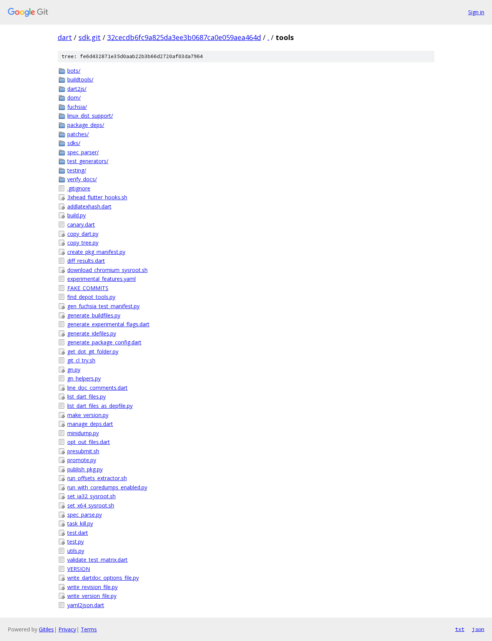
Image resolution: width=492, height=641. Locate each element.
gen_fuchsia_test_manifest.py (103, 306)
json (478, 629)
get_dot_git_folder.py (92, 351)
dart (65, 37)
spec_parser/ (83, 152)
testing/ (76, 170)
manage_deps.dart (90, 423)
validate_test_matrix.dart (97, 559)
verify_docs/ (82, 179)
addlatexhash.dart (89, 206)
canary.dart (81, 224)
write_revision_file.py (92, 587)
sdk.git (89, 37)
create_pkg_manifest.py (96, 251)
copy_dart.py (82, 233)
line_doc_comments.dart (97, 387)
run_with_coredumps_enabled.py (107, 487)
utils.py (75, 550)
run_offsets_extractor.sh (97, 478)
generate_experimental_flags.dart (108, 324)
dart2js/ (76, 88)
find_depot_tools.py (91, 296)
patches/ (78, 134)
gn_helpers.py (84, 378)
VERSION (78, 569)
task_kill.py (80, 523)
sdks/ (73, 143)
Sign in (476, 12)
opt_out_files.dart (88, 442)
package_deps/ (85, 125)
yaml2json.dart (85, 605)
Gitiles (46, 629)
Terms (89, 629)
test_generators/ (87, 161)
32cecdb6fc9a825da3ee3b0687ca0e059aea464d (184, 37)
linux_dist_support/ (90, 115)
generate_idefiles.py (91, 333)
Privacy (67, 629)
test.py (75, 541)
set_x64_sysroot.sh (90, 505)
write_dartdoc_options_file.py (103, 577)
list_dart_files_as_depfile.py (100, 405)
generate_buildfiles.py (93, 315)
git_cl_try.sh (81, 360)
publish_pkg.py (85, 469)
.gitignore (78, 188)
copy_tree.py (82, 242)
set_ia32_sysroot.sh (91, 496)
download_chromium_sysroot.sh (107, 270)
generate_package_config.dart (104, 342)
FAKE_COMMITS (87, 288)
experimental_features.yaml (101, 278)
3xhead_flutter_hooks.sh (97, 197)
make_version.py (87, 415)
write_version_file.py (91, 595)
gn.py (73, 369)
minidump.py (83, 433)
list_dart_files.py (86, 396)
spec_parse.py (84, 514)
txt (459, 629)
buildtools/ (80, 79)
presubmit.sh (83, 451)
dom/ (74, 97)
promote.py (81, 460)
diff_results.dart (86, 260)
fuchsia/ (77, 106)
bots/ (73, 70)
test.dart (77, 532)
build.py (76, 215)
